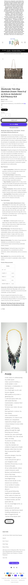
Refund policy (23, 578)
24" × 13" (4, 109)
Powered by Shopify (16, 578)
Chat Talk (5, 557)
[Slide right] (16, 84)
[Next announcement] (25, 17)
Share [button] (3, 308)
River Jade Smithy (8, 578)
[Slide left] (11, 84)
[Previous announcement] (2, 17)
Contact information (14, 582)
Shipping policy (22, 580)
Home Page (5, 544)
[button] (2, 42)
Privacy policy (7, 580)
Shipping (2, 101)
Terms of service (14, 580)
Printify (9, 521)
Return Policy (6, 547)
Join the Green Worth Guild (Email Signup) (12, 535)
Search (4, 538)
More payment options (14, 127)
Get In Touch (5, 541)
